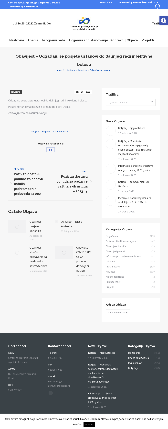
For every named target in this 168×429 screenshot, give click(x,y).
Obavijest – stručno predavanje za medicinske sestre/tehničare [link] (40, 257)
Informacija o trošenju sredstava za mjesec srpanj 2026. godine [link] (135, 168)
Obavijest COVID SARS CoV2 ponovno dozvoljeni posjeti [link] (83, 259)
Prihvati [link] (89, 424)
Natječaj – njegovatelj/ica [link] (131, 128)
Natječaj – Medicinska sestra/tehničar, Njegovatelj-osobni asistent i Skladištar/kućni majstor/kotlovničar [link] (135, 147)
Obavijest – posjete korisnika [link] (36, 226)
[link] (163, 20)
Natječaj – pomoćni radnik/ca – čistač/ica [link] (134, 184)
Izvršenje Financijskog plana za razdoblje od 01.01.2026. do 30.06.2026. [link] (134, 202)
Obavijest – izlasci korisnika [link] (71, 224)
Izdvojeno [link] (15, 92)
